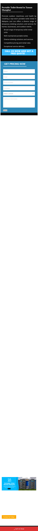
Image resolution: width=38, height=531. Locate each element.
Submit (5, 110)
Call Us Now (19, 529)
